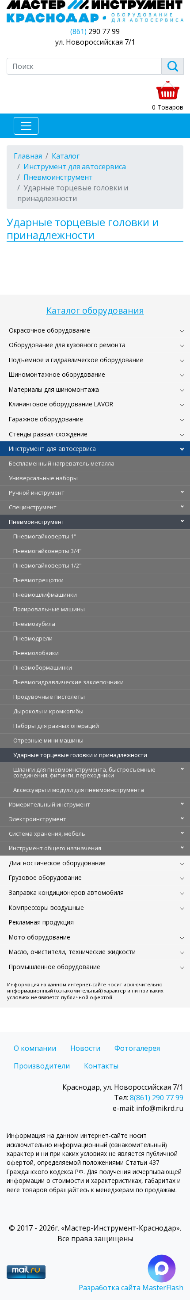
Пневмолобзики (36, 653)
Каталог (66, 156)
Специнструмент (33, 507)
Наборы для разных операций (56, 726)
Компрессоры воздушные (46, 907)
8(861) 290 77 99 (156, 1097)
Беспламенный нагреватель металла (61, 463)
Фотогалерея (137, 1048)
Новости (85, 1048)
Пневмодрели (33, 638)
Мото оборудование (39, 937)
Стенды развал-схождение (48, 434)
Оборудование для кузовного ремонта (67, 345)
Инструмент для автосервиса (52, 448)
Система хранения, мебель (47, 833)
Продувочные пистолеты (49, 697)
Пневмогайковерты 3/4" (47, 551)
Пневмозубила (34, 624)
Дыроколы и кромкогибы (48, 711)
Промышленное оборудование (54, 966)
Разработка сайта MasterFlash (131, 1287)
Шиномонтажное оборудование (57, 374)
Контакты (101, 1066)
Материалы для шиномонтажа (54, 389)
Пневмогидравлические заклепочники (68, 682)
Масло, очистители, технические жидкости (72, 951)
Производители (42, 1066)
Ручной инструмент (37, 492)
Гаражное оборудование (46, 419)
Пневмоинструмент (37, 522)
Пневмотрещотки (38, 580)
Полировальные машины (49, 609)
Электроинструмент (37, 819)
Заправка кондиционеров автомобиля (66, 892)
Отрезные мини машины (48, 740)
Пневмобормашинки (42, 667)
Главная (28, 156)
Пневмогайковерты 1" (44, 536)
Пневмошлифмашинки (45, 595)
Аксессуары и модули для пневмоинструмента (78, 790)
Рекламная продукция (41, 922)
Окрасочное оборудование (49, 330)
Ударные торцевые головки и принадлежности (80, 755)
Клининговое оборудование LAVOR (61, 404)
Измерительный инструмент (49, 804)
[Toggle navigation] (26, 126)
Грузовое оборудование (45, 877)
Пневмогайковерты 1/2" (47, 565)
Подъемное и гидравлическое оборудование (76, 360)
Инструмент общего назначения (55, 848)
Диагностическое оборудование (57, 863)
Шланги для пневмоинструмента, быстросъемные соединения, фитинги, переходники (84, 772)
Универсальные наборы (43, 478)
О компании (35, 1048)
